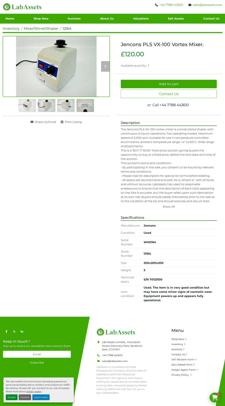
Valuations (141, 18)
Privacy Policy (180, 374)
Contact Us (211, 18)
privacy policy (33, 391)
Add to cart (169, 84)
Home (9, 18)
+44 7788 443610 (171, 5)
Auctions (74, 18)
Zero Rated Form (181, 364)
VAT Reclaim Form (182, 359)
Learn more (41, 397)
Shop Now (41, 18)
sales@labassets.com (207, 5)
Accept (12, 397)
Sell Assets (176, 18)
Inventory (177, 344)
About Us (107, 18)
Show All (169, 206)
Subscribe (37, 362)
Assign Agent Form (183, 369)
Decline (25, 397)
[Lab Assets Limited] (116, 331)
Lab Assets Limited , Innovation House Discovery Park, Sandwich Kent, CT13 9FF (122, 346)
